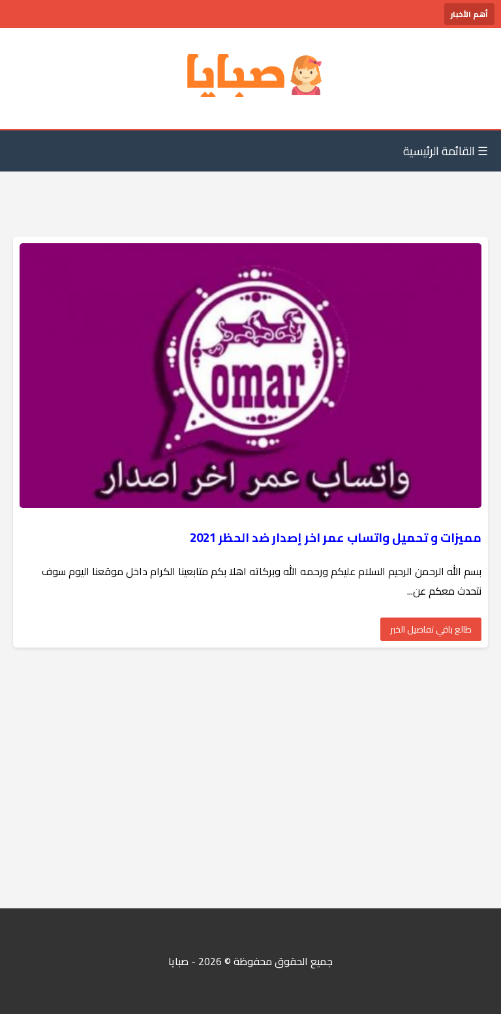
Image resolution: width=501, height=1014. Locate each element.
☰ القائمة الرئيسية (445, 151)
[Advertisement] (250, 778)
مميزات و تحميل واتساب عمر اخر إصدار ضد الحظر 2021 (335, 537)
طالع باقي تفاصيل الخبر (431, 629)
